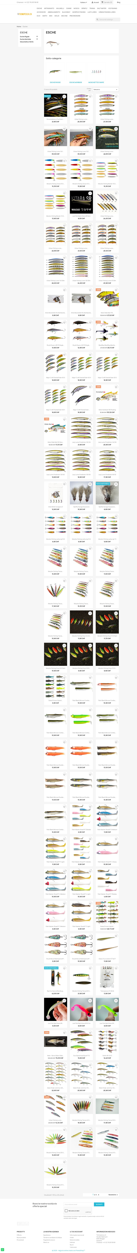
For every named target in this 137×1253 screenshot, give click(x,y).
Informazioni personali (77, 1235)
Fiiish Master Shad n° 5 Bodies (81, 829)
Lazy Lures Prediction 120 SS (56, 474)
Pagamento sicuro (49, 1240)
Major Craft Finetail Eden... (81, 410)
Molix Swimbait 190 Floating (107, 410)
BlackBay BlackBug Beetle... (107, 345)
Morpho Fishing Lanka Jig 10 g (81, 539)
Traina (92, 8)
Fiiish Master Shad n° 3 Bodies (107, 894)
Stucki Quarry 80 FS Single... (55, 345)
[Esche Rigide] (55, 71)
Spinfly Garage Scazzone (81, 507)
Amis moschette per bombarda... (55, 313)
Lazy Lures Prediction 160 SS (81, 442)
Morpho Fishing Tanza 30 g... (107, 1120)
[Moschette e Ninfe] (96, 71)
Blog (118, 2)
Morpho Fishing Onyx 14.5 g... (81, 636)
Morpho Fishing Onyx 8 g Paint (55, 668)
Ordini (72, 1237)
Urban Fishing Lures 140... (55, 151)
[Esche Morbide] (75, 71)
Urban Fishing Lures (107, 12)
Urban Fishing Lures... (81, 119)
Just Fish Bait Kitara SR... (55, 1023)
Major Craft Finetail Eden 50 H (55, 410)
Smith (44, 16)
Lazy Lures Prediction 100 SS (81, 474)
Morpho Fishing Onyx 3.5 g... (107, 668)
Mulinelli (60, 8)
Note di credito (74, 1240)
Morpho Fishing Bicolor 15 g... (107, 184)
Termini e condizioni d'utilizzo (52, 1237)
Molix (57, 16)
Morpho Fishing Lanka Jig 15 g (55, 539)
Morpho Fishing (78, 12)
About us (46, 1242)
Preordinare (75, 16)
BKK (50, 16)
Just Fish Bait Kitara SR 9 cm (81, 1023)
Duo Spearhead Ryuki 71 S (81, 1055)
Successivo (113, 1195)
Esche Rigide (24, 37)
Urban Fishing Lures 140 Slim (55, 280)
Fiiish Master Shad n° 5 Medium (107, 829)
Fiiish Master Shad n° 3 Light (81, 926)
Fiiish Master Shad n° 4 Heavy (107, 862)
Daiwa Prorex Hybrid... (56, 700)
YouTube (23, 1224)
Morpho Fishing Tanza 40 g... (81, 1120)
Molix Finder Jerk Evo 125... (55, 1088)
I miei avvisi (73, 1247)
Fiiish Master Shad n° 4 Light (81, 894)
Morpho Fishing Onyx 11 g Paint (107, 636)
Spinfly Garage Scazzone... (107, 507)
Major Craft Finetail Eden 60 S (55, 377)
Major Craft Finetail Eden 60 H (81, 377)
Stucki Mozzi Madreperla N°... (55, 959)
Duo (38, 16)
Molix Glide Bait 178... (107, 313)
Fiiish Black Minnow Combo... (81, 700)
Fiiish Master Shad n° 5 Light (55, 862)
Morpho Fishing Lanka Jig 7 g (107, 539)
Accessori (41, 12)
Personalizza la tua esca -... (55, 119)
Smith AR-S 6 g (107, 1055)
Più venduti (20, 1240)
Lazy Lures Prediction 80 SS (107, 474)
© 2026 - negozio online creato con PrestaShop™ (68, 1251)
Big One (64, 16)
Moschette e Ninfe (26, 42)
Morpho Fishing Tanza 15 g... (55, 184)
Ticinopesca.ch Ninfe (107, 991)
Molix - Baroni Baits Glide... (55, 1055)
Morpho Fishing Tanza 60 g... (81, 991)
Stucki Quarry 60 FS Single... (81, 345)
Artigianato (49, 8)
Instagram (27, 1224)
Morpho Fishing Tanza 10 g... (81, 184)
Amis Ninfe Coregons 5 (55, 507)
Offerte (19, 1235)
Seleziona (106, 89)
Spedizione (47, 1235)
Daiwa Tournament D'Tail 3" (107, 959)
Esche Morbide (25, 39)
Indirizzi (72, 1242)
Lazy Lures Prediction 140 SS (107, 442)
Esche (39, 8)
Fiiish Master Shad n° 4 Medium (55, 894)
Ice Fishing (112, 8)
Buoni (72, 1245)
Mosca (76, 8)
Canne (68, 8)
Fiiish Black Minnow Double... (55, 765)
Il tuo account (76, 1232)
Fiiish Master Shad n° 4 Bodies (81, 862)
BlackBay (66, 12)
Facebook (19, 1224)
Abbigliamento (54, 12)
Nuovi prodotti (21, 1237)
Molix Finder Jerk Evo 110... (81, 1088)
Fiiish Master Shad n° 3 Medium (55, 926)
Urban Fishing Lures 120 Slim (81, 280)
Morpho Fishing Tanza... (55, 571)
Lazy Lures (92, 12)
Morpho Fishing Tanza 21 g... (81, 1152)
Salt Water (101, 8)
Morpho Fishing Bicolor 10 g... (55, 216)
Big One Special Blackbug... (55, 991)
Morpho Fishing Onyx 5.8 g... (81, 668)
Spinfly (84, 8)
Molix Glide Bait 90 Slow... (55, 442)
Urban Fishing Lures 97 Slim (107, 280)
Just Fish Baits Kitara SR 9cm (81, 216)
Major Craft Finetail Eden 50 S (107, 377)
